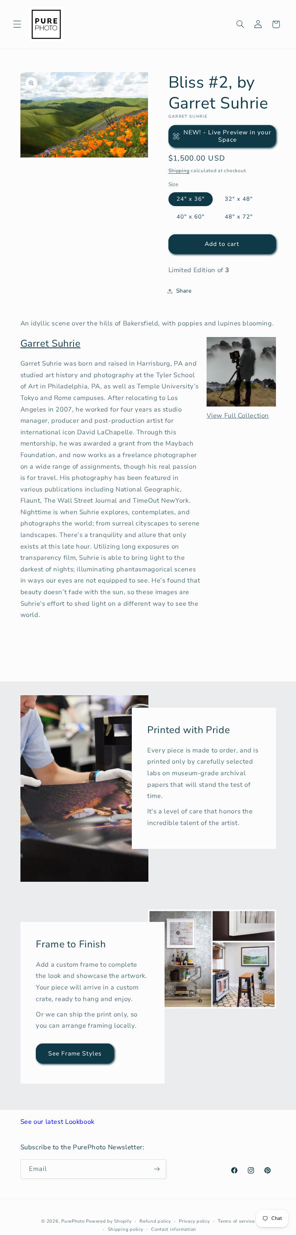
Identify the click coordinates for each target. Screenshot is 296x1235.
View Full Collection (238, 415)
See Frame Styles (75, 1053)
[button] (17, 24)
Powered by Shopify (108, 1221)
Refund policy (155, 1221)
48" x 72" (239, 216)
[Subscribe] (156, 1168)
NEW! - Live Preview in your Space (227, 136)
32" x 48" (239, 199)
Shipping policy (125, 1229)
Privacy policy (194, 1221)
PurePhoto (73, 1221)
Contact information (173, 1229)
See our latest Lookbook (57, 1121)
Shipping (179, 170)
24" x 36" (191, 199)
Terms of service (236, 1221)
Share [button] (184, 291)
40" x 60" (191, 216)
